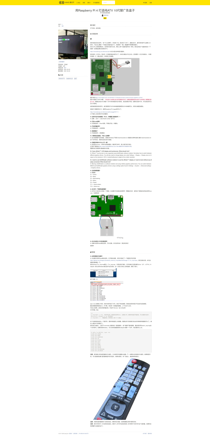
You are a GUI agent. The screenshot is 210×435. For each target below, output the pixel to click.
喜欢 (105, 18)
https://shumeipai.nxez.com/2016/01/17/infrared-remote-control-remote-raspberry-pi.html (118, 97)
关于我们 (145, 433)
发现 (84, 2)
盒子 (75, 78)
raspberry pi (69, 78)
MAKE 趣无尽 (69, 2)
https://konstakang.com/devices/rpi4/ (100, 51)
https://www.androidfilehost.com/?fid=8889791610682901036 (115, 146)
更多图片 (62, 62)
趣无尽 (70, 433)
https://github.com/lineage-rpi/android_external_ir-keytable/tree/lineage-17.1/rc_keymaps (113, 260)
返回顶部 (75, 433)
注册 (150, 2)
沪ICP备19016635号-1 (84, 433)
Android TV (62, 78)
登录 (145, 2)
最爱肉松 (106, 15)
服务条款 (150, 433)
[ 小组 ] (78, 2)
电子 (65, 67)
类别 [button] (88, 2)
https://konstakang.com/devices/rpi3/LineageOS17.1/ (104, 112)
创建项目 (96, 2)
